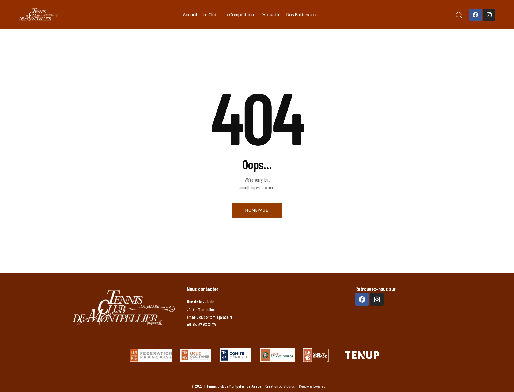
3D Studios (287, 386)
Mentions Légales (312, 386)
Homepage (256, 210)
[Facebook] (475, 15)
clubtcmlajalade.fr (216, 317)
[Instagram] (489, 15)
